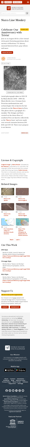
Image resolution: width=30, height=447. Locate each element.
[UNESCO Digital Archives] (15, 423)
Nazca (8, 120)
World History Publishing (11, 399)
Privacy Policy (6, 382)
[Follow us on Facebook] (6, 391)
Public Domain (22, 170)
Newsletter (20, 379)
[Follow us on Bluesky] (13, 391)
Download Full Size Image (15, 92)
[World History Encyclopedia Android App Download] (20, 370)
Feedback (6, 380)
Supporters (12, 383)
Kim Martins (5, 166)
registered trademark (15, 411)
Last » (18, 239)
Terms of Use (16, 382)
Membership (8, 2)
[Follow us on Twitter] (10, 391)
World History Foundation (10, 396)
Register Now (7, 52)
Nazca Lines (17, 108)
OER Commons (13, 327)
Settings (20, 383)
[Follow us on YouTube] (23, 391)
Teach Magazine (19, 329)
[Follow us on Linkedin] (16, 391)
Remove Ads (24, 133)
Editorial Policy (20, 380)
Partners (25, 382)
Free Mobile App (17, 2)
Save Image (5, 63)
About (6, 379)
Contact (12, 379)
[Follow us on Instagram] (19, 391)
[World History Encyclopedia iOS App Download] (9, 370)
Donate (5, 307)
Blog (12, 380)
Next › (12, 239)
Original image (5, 164)
